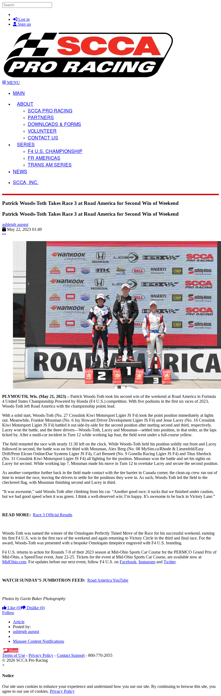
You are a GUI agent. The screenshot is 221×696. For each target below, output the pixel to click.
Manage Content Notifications (38, 641)
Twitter (169, 562)
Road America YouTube (107, 580)
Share (13, 650)
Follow (8, 612)
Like (13, 607)
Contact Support (71, 655)
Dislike (35, 607)
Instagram (147, 562)
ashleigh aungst (15, 224)
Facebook (128, 562)
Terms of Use (13, 655)
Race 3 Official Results (52, 514)
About (25, 103)
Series (26, 144)
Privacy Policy (41, 655)
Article (19, 622)
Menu (13, 82)
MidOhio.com (14, 562)
